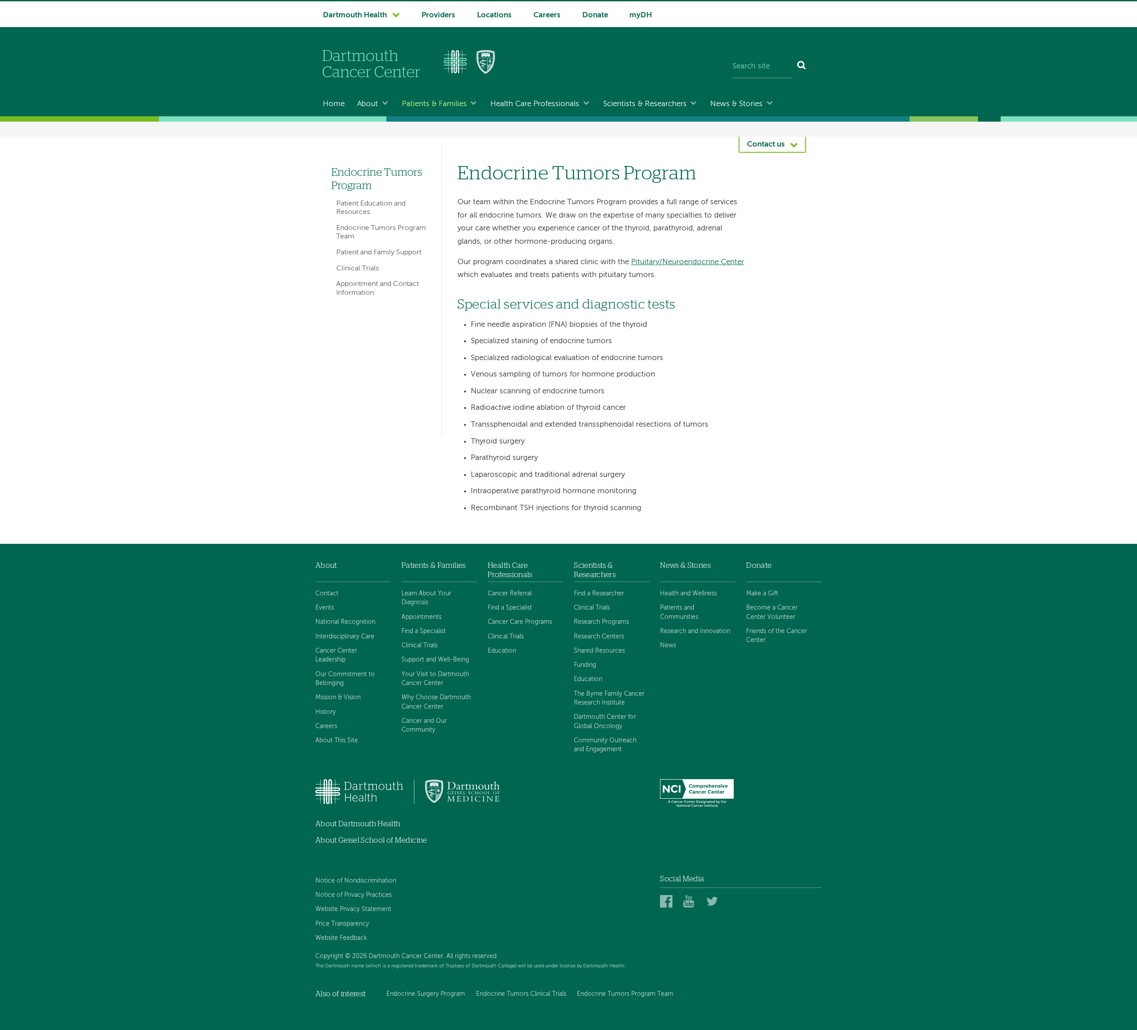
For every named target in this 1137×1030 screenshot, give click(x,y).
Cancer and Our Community (424, 725)
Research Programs (601, 622)
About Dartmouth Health (357, 824)
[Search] (802, 66)
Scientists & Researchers (645, 104)
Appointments (421, 617)
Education (502, 651)
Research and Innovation (695, 631)
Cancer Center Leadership (336, 655)
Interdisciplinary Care (344, 637)
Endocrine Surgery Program (425, 994)
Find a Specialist (424, 631)
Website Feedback (341, 938)
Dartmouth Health (355, 15)
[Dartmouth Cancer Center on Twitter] (714, 902)
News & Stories (736, 104)
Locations (494, 15)
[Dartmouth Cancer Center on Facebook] (668, 902)
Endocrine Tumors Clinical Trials (521, 994)
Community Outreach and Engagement (605, 745)
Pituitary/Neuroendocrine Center (687, 262)
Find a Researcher (599, 593)
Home (334, 104)
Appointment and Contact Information (377, 288)
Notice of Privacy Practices (353, 895)
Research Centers (599, 637)
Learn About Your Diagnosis (426, 598)
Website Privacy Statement (353, 909)
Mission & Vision (338, 697)
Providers (438, 15)
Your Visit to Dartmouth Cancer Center (435, 678)
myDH (640, 15)
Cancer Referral (510, 593)
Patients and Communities (679, 612)
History (325, 712)
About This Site (336, 740)
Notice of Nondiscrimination (355, 881)
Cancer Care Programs (520, 622)
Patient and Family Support (378, 252)
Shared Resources (599, 651)
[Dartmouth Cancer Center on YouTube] (691, 902)
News (668, 645)
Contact (326, 593)
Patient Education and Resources (371, 208)
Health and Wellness (688, 593)
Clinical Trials (357, 268)
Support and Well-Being (435, 660)
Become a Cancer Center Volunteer (772, 612)
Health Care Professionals (534, 104)
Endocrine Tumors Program (376, 179)
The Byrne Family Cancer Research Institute (609, 698)
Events (324, 608)
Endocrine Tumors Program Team (381, 232)
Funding (585, 665)
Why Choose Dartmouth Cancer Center (436, 701)
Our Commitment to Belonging (345, 678)
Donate (595, 15)
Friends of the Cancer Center (776, 635)
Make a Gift (762, 593)
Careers (547, 15)
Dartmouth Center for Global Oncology (605, 721)
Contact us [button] (766, 144)
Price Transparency (342, 924)
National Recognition (345, 622)
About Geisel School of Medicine (371, 840)
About (367, 104)
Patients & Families (434, 104)
